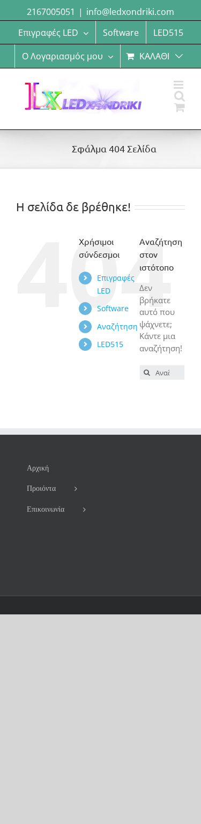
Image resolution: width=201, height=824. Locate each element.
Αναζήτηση (117, 326)
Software (113, 308)
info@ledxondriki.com (130, 12)
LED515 (110, 344)
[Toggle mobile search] (179, 96)
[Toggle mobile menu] (179, 84)
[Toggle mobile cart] (179, 107)
